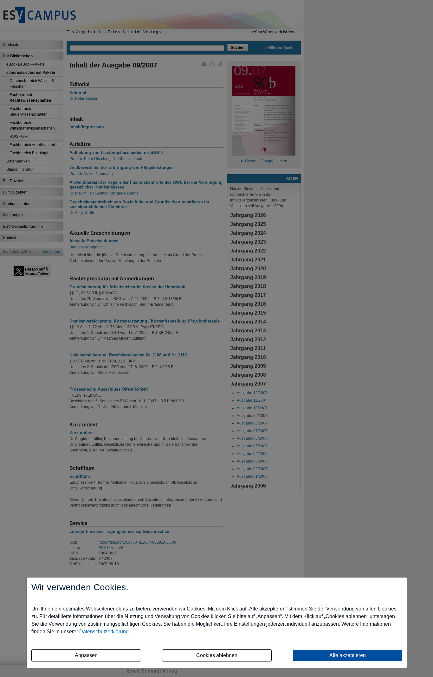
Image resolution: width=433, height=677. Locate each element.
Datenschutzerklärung (104, 631)
